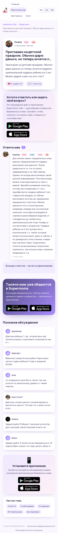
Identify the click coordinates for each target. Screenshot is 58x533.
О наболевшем (27, 506)
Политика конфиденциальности (41, 526)
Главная (15, 4)
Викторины (16, 15)
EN (52, 10)
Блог (28, 15)
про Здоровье (33, 512)
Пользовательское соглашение (29, 530)
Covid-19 (12, 506)
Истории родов (15, 512)
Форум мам (24, 24)
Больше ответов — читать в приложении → (29, 267)
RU (41, 10)
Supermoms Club (9, 24)
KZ (47, 10)
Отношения (44, 506)
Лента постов (18, 10)
